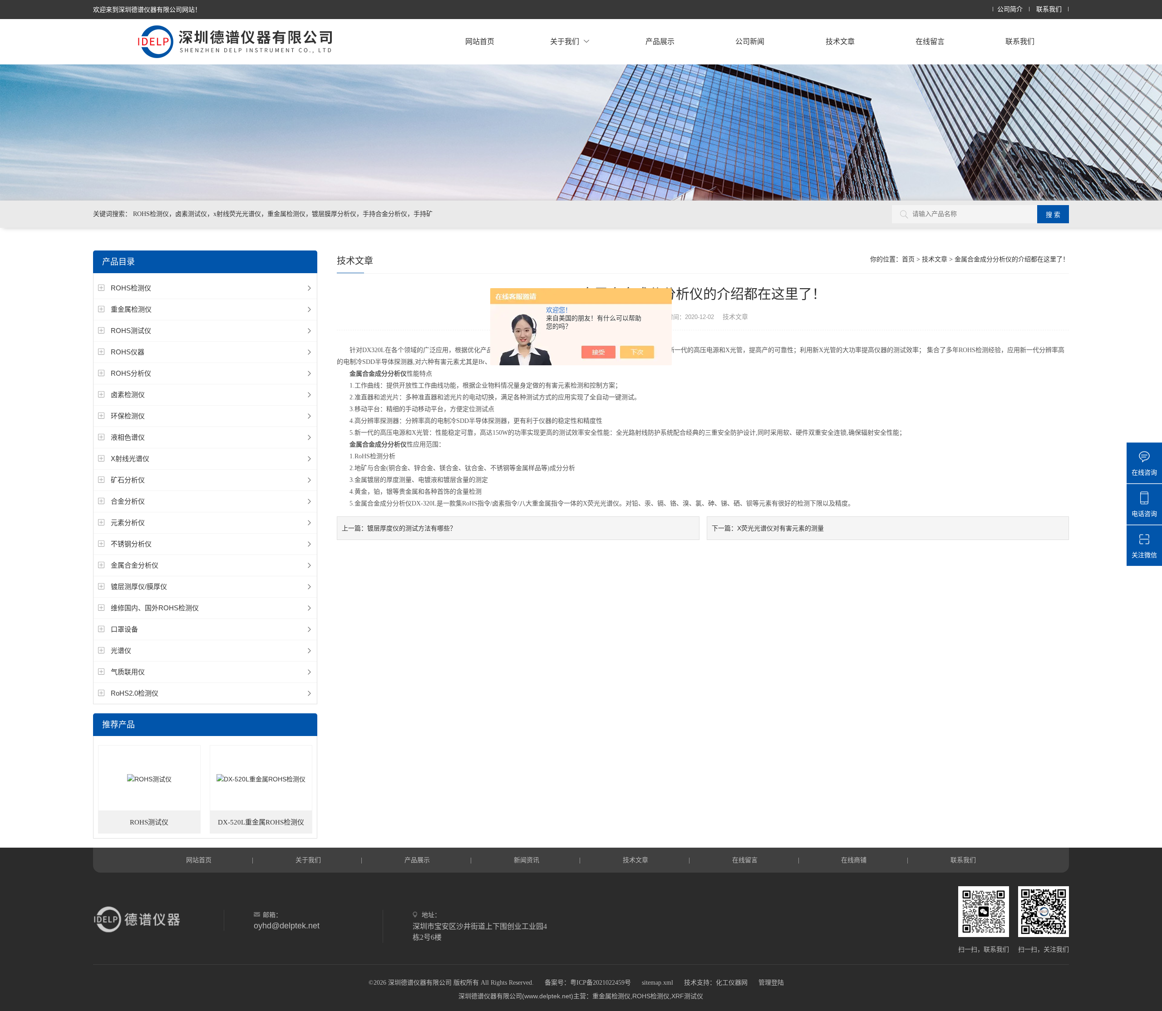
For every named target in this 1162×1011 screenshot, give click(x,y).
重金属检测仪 (131, 309)
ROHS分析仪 (131, 373)
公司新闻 (749, 41)
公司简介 (1010, 9)
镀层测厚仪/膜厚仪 (139, 586)
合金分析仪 (128, 501)
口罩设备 (124, 629)
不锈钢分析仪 (131, 544)
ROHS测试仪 (131, 330)
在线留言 (930, 41)
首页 (908, 259)
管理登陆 (771, 982)
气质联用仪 (128, 672)
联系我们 (1049, 9)
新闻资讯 (526, 860)
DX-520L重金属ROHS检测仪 (261, 822)
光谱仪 (121, 650)
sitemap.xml (657, 982)
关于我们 (564, 41)
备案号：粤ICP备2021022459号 (588, 982)
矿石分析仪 (128, 480)
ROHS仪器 (127, 352)
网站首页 (479, 41)
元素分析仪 (128, 522)
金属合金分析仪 (134, 565)
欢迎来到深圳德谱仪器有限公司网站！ (147, 9)
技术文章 (840, 41)
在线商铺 (854, 860)
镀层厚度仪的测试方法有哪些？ (411, 528)
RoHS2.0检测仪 (134, 693)
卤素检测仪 (128, 394)
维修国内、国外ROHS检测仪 (155, 608)
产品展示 (660, 41)
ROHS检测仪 (131, 288)
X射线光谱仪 (130, 458)
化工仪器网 (732, 982)
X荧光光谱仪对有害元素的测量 (780, 528)
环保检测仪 (128, 416)
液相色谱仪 (128, 437)
